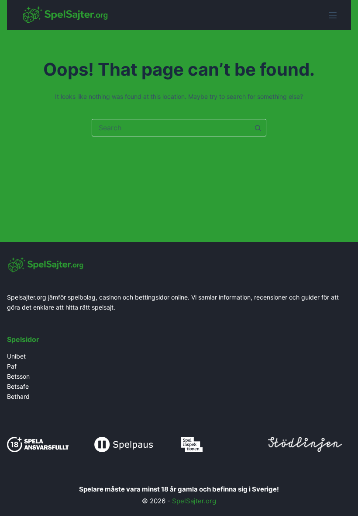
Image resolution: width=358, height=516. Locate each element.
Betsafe (18, 386)
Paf (12, 366)
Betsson (18, 376)
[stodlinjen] (305, 443)
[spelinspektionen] (192, 443)
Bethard (18, 396)
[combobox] (170, 127)
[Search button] (257, 127)
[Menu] (333, 15)
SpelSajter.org (194, 501)
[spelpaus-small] (123, 443)
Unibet (17, 356)
